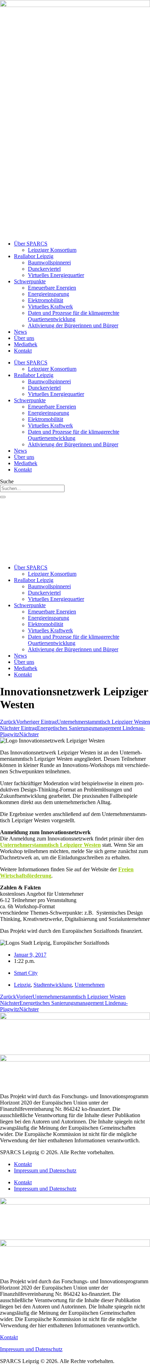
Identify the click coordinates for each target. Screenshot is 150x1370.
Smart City (26, 973)
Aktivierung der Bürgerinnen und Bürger (73, 325)
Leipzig (22, 985)
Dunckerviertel (44, 269)
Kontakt (23, 351)
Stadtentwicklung (52, 985)
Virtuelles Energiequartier (56, 275)
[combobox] (32, 488)
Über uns (24, 338)
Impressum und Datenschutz (45, 1170)
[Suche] (3, 497)
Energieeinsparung (48, 294)
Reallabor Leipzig (33, 256)
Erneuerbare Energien (52, 288)
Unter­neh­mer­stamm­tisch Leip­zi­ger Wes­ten (50, 845)
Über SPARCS (30, 244)
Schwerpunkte (30, 281)
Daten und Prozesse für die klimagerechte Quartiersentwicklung (73, 316)
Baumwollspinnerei (49, 262)
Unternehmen (90, 985)
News (20, 332)
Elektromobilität (45, 300)
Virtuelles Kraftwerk (50, 307)
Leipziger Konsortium (52, 250)
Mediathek (25, 344)
